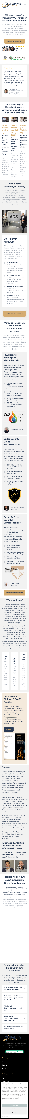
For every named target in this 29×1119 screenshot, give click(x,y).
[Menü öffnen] (25, 5)
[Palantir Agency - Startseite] (11, 5)
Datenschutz (5, 1116)
